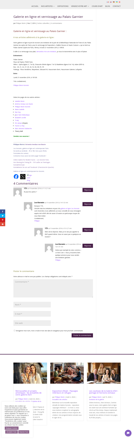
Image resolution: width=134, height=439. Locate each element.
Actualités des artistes (22, 401)
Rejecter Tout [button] (24, 432)
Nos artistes (47, 6)
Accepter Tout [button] (11, 432)
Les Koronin (39, 202)
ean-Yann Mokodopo (22, 115)
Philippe (37, 221)
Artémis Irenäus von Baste (24, 104)
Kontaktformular (19, 165)
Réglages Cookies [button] (11, 428)
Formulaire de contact (20, 153)
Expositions (62, 6)
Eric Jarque (18, 123)
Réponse (87, 190)
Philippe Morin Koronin (21, 85)
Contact (117, 6)
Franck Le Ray (19, 126)
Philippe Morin (21, 23)
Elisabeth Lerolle (20, 118)
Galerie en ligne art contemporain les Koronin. (28, 171)
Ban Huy (18, 112)
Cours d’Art (97, 6)
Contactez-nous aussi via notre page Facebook (29, 156)
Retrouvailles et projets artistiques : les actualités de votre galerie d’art (28, 393)
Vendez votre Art (79, 6)
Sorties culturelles (43, 23)
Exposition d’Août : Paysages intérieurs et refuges (65, 392)
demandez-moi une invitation (46, 52)
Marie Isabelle (19, 109)
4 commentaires (56, 23)
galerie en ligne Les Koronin (70, 208)
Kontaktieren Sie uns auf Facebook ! (25, 167)
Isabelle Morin (19, 101)
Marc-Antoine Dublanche (23, 128)
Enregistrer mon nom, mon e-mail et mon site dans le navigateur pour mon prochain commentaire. (49, 331)
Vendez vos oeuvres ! (21, 136)
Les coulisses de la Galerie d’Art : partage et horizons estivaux (103, 392)
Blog (107, 6)
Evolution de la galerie (96, 399)
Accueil (35, 6)
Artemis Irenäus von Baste (36, 144)
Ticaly (17, 120)
